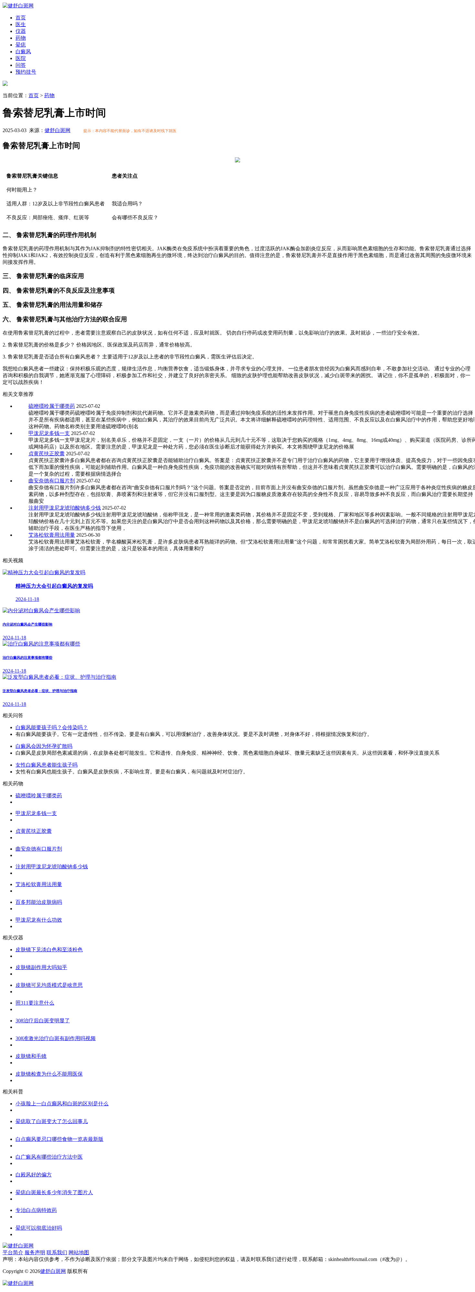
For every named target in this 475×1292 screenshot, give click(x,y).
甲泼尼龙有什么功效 (39, 920)
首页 (21, 17)
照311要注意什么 (35, 1003)
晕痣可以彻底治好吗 (39, 1228)
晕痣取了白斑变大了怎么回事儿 (52, 1121)
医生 (21, 24)
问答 (21, 65)
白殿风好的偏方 (34, 1174)
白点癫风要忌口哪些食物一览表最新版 (59, 1139)
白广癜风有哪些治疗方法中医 (49, 1157)
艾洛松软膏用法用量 (51, 535)
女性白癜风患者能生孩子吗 (47, 765)
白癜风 (23, 51)
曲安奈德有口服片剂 (51, 480)
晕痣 (21, 44)
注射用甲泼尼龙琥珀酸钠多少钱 (64, 508)
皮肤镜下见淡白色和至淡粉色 (49, 949)
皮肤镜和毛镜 (31, 1056)
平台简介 (13, 1252)
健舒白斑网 (57, 130)
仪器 (21, 31)
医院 (21, 58)
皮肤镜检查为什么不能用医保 (49, 1074)
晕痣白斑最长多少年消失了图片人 (54, 1192)
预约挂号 (26, 72)
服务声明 (35, 1252)
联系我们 (57, 1252)
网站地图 (79, 1252)
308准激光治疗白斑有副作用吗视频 (56, 1038)
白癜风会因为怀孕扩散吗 (44, 746)
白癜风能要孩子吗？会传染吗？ (52, 727)
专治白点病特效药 (36, 1210)
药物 (21, 38)
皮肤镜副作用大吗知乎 (41, 967)
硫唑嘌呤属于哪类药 (51, 406)
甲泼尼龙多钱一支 (49, 433)
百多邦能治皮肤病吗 (39, 902)
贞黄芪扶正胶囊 (46, 453)
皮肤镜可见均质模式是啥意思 (49, 985)
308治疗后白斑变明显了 (43, 1020)
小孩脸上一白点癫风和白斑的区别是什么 (62, 1103)
